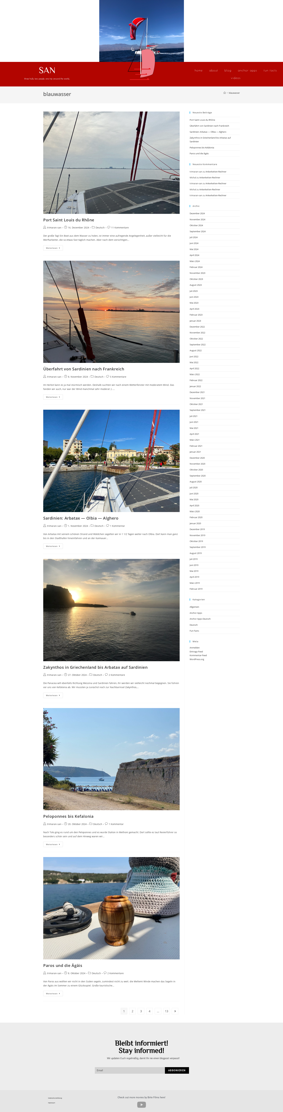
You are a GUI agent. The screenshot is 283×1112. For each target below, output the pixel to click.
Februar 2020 (196, 517)
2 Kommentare (117, 674)
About (213, 70)
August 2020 (196, 481)
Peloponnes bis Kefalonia (68, 816)
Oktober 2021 (196, 404)
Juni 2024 (194, 243)
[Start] (225, 92)
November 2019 (197, 535)
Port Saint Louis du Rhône (68, 220)
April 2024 (194, 255)
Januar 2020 (195, 523)
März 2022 (195, 374)
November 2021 (197, 398)
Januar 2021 (195, 451)
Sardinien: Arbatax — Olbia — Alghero (81, 518)
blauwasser (234, 92)
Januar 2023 (195, 320)
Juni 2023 (194, 296)
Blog (228, 70)
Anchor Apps (247, 70)
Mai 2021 (194, 428)
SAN (47, 69)
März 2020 (195, 511)
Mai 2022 (194, 362)
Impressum (51, 1103)
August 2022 (196, 350)
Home (199, 70)
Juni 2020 (194, 493)
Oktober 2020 (196, 469)
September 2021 (198, 410)
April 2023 (194, 308)
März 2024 (195, 261)
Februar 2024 (196, 267)
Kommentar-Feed (198, 655)
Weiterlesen (54, 247)
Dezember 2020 (197, 457)
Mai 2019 (194, 571)
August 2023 (196, 284)
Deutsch (100, 227)
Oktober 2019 (196, 541)
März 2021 (195, 439)
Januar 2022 (195, 386)
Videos (236, 78)
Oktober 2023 (196, 279)
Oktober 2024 (196, 225)
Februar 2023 (196, 314)
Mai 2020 (194, 499)
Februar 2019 (196, 588)
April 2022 (194, 368)
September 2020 (198, 475)
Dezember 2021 (197, 392)
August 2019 (196, 553)
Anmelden (195, 647)
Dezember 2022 (197, 326)
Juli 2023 (194, 291)
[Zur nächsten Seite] (175, 1011)
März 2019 (195, 582)
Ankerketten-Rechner (216, 171)
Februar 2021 (196, 445)
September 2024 (198, 231)
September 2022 (198, 344)
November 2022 (197, 332)
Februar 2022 (196, 380)
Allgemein (194, 606)
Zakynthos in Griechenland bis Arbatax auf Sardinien (95, 667)
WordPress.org (197, 659)
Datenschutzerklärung (55, 1098)
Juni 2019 (194, 565)
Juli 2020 (194, 487)
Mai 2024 (194, 249)
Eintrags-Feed (196, 651)
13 (166, 1011)
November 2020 (197, 463)
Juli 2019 (194, 559)
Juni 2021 (194, 422)
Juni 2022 (194, 356)
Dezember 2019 (197, 529)
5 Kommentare (118, 376)
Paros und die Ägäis (62, 965)
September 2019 (198, 547)
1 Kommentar (117, 525)
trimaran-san (54, 227)
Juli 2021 (194, 416)
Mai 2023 (194, 302)
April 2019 (194, 576)
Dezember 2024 (197, 213)
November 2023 (197, 272)
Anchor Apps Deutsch (200, 618)
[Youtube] (141, 1105)
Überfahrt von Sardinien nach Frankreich (83, 369)
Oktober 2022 (196, 338)
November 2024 (197, 219)
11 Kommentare (120, 227)
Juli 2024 (194, 237)
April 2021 (194, 433)
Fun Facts (270, 70)
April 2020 (194, 505)
